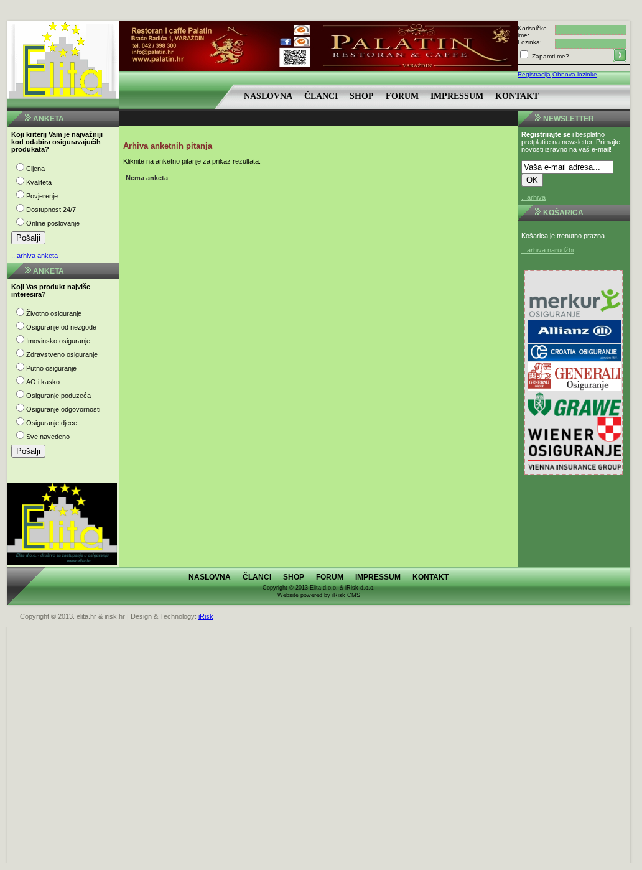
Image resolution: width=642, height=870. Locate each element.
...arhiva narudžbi (547, 250)
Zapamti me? (549, 56)
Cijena (35, 168)
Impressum (456, 96)
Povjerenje (42, 196)
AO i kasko (43, 382)
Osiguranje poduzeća (58, 395)
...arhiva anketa (34, 255)
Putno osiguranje (51, 368)
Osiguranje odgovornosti (63, 409)
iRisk (205, 616)
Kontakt (517, 96)
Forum (402, 96)
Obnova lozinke (574, 74)
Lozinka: (530, 42)
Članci (321, 96)
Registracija (534, 74)
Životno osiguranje (53, 313)
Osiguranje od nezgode (61, 327)
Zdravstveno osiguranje (62, 354)
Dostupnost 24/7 (51, 209)
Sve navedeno (48, 436)
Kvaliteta (39, 182)
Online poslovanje (53, 223)
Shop (362, 96)
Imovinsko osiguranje (58, 341)
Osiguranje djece (51, 423)
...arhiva (533, 197)
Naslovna (268, 96)
